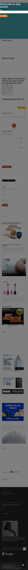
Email (1, 10)
